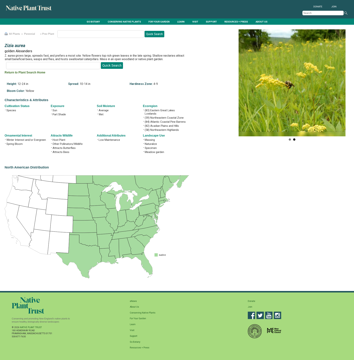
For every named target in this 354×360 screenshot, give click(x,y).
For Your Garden (159, 21)
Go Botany (93, 21)
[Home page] (29, 9)
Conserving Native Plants (124, 21)
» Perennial (28, 33)
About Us (261, 21)
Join (333, 6)
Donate (317, 6)
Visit (195, 21)
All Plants (14, 33)
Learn (181, 21)
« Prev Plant (46, 33)
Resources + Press (236, 21)
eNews (133, 301)
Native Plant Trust (31, 327)
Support (211, 21)
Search (346, 13)
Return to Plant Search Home (25, 72)
